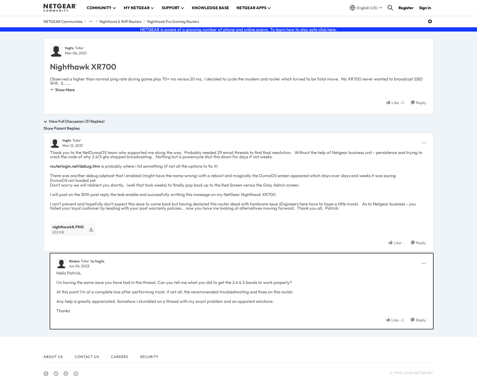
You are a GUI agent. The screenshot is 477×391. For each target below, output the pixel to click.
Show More (65, 90)
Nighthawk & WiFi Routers (120, 21)
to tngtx (97, 261)
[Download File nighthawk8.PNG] (91, 229)
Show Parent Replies (61, 128)
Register (406, 7)
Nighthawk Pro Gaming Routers (173, 21)
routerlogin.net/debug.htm (75, 166)
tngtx (69, 48)
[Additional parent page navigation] (91, 21)
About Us (53, 356)
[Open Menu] (430, 21)
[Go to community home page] (60, 8)
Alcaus (74, 261)
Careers (119, 356)
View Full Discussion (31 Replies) (77, 121)
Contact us (87, 356)
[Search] (390, 8)
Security (149, 356)
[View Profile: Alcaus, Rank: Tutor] (61, 263)
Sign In (425, 7)
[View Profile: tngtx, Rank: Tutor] (56, 50)
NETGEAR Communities (62, 21)
